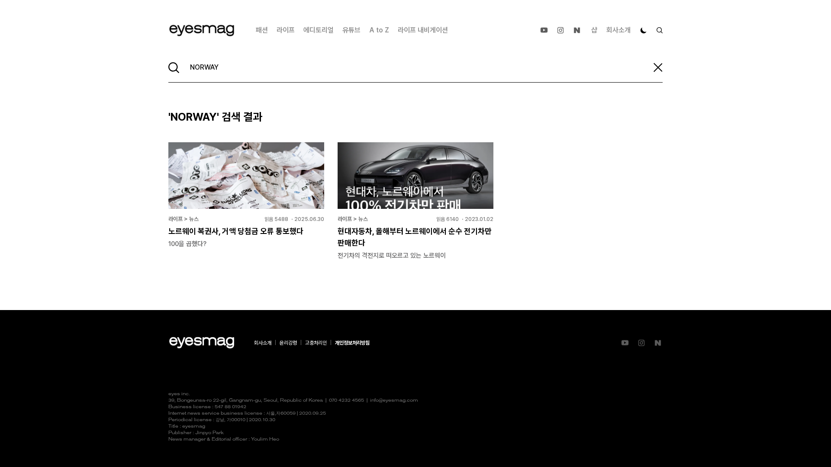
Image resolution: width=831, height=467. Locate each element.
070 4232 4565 (346, 400)
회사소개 (618, 30)
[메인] (201, 30)
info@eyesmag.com (394, 400)
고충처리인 (316, 343)
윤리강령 (288, 343)
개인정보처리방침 (352, 343)
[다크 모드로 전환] (643, 30)
